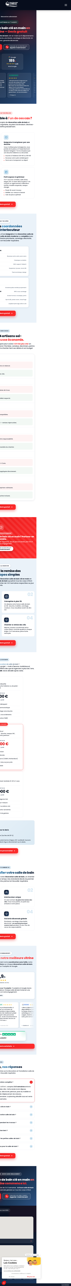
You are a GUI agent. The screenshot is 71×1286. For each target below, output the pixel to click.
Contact (9, 1279)
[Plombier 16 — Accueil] (11, 5)
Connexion (65, 1285)
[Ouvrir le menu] (66, 5)
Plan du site (17, 1279)
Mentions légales (28, 1279)
